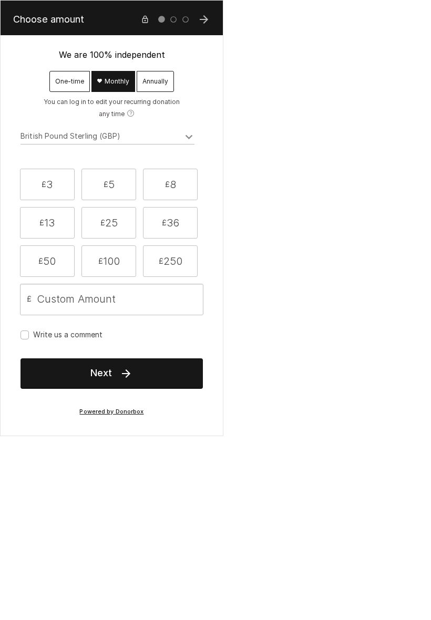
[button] (47, 184)
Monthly (116, 81)
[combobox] (107, 137)
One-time (69, 81)
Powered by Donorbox (111, 412)
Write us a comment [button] (67, 334)
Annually (155, 81)
